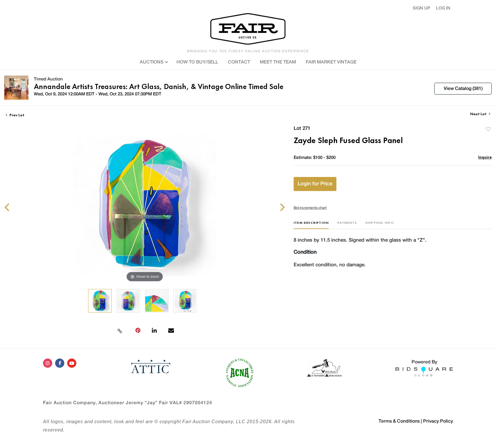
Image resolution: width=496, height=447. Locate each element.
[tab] (311, 225)
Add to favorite (488, 129)
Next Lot (478, 113)
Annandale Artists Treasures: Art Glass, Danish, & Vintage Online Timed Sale (158, 86)
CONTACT (239, 62)
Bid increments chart (310, 207)
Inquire (485, 157)
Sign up (421, 8)
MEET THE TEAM (278, 62)
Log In (443, 8)
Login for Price (315, 183)
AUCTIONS (152, 62)
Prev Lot (16, 114)
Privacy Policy (438, 421)
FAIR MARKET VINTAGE (331, 62)
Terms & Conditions (399, 421)
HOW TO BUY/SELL (197, 62)
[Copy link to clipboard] (119, 330)
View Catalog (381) (463, 88)
